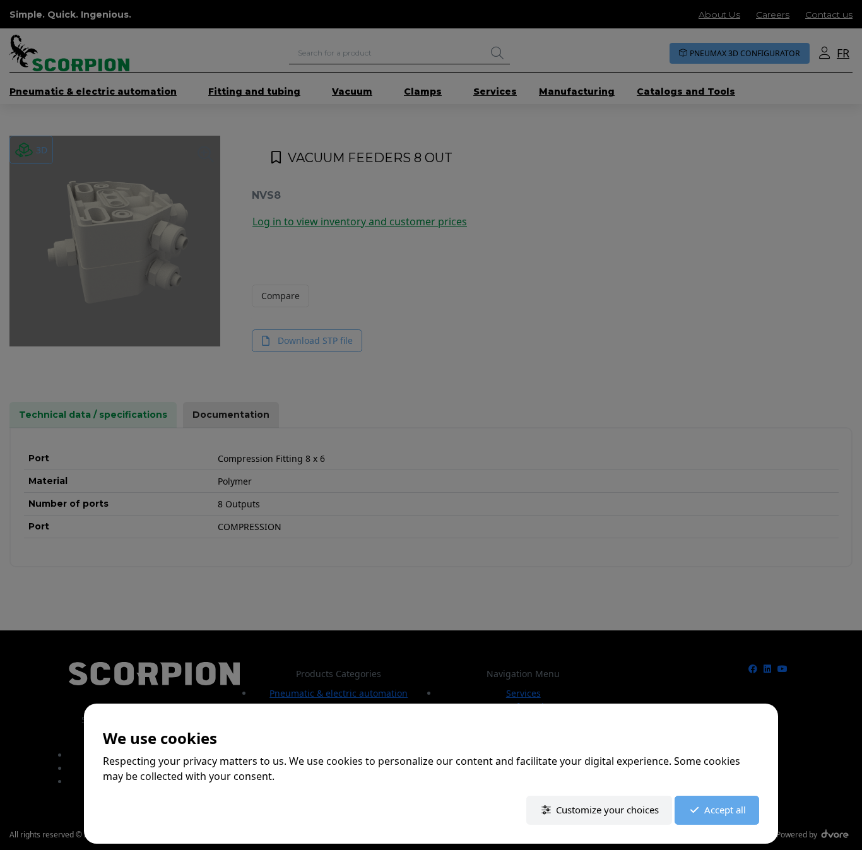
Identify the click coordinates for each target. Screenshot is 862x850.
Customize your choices (607, 809)
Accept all (725, 809)
